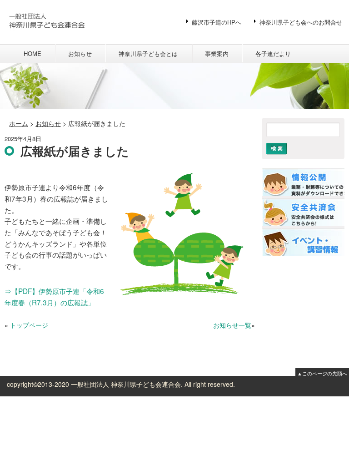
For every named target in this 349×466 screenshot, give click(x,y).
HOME (32, 53)
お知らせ (80, 53)
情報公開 (303, 182)
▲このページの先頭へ (322, 373)
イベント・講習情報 (303, 242)
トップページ (29, 324)
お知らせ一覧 (232, 324)
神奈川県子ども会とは (148, 53)
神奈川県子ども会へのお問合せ (300, 22)
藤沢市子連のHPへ (216, 22)
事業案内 (217, 53)
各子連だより (273, 53)
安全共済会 (303, 212)
